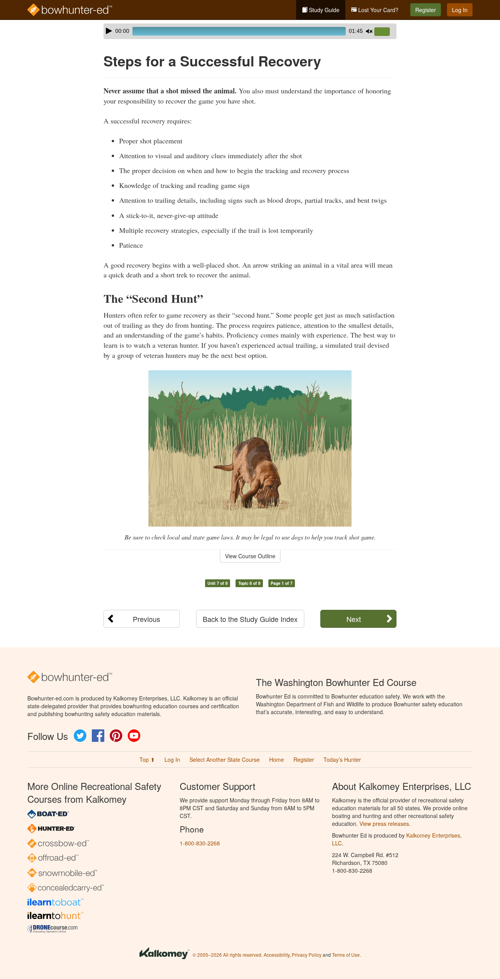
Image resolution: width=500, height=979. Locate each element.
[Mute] (369, 31)
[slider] (385, 32)
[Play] (109, 31)
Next (353, 619)
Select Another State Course (224, 759)
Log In (460, 10)
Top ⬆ (147, 759)
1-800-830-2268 (200, 843)
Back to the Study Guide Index (250, 619)
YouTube (134, 735)
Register (425, 10)
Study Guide (323, 10)
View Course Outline (250, 556)
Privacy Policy (306, 954)
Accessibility (276, 954)
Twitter (80, 735)
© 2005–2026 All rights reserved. (227, 954)
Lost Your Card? (377, 10)
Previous (146, 619)
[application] (250, 31)
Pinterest (116, 735)
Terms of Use (346, 954)
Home (276, 759)
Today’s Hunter (342, 759)
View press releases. (385, 823)
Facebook (98, 735)
